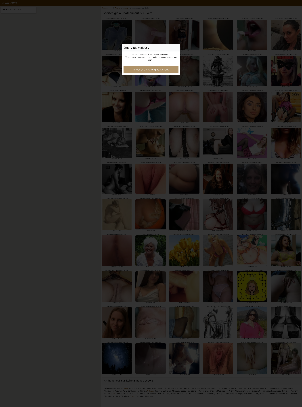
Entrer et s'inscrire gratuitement (151, 69)
